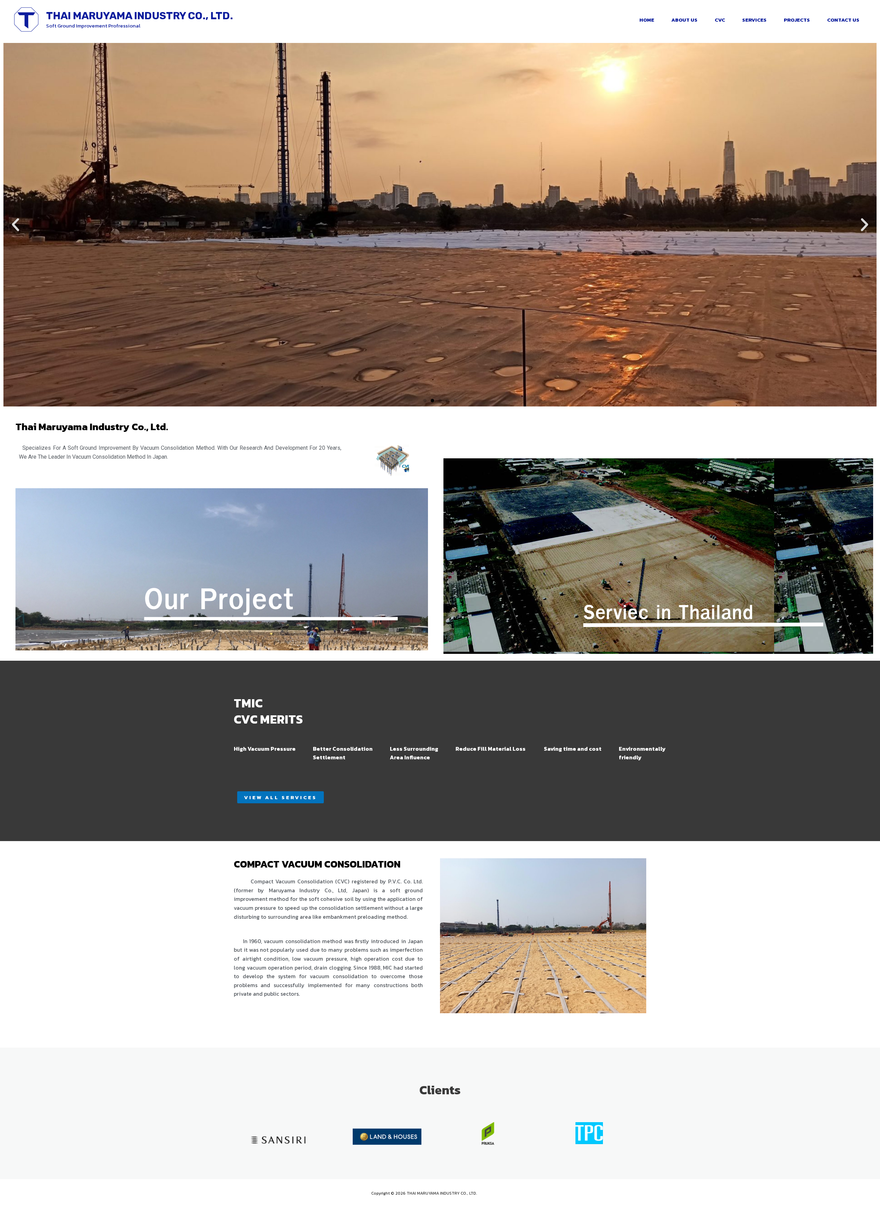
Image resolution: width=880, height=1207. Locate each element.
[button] (15, 224)
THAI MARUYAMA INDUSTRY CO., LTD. (139, 16)
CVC (720, 20)
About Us (684, 20)
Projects (797, 20)
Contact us (843, 20)
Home (646, 20)
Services (754, 20)
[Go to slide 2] (432, 400)
